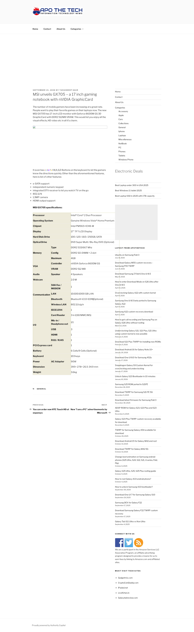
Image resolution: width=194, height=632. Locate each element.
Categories (76, 29)
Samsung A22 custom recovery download (134, 311)
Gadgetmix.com (125, 578)
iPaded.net (123, 587)
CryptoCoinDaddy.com (128, 582)
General (41, 389)
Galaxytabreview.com (128, 598)
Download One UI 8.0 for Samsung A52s (133, 357)
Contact (47, 29)
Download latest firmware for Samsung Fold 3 (135, 400)
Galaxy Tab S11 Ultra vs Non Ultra (130, 521)
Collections (123, 123)
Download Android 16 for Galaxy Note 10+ (134, 349)
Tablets (121, 155)
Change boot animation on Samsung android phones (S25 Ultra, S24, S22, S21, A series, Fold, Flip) (136, 460)
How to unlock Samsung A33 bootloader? (134, 487)
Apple (121, 115)
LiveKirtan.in (123, 593)
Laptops (122, 135)
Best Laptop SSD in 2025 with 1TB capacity (135, 196)
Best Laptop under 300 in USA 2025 (131, 185)
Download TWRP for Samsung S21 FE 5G (134, 392)
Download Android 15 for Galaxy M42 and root (136, 441)
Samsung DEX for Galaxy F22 (128, 502)
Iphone (121, 131)
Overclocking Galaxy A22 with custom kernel (135, 293)
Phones (121, 151)
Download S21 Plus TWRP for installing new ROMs (138, 341)
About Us (61, 29)
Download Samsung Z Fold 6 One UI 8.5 (133, 274)
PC (119, 147)
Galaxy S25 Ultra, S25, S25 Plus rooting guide (135, 471)
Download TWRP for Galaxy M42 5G (131, 449)
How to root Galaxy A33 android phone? (133, 479)
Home (35, 29)
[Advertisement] (97, 55)
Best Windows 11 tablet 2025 (128, 190)
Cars (120, 119)
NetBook (122, 143)
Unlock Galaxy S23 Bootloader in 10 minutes (135, 376)
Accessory (123, 111)
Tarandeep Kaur (69, 90)
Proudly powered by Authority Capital (48, 625)
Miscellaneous (125, 139)
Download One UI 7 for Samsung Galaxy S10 (135, 494)
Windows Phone (125, 159)
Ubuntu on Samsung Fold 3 (127, 255)
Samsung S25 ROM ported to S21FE (131, 384)
